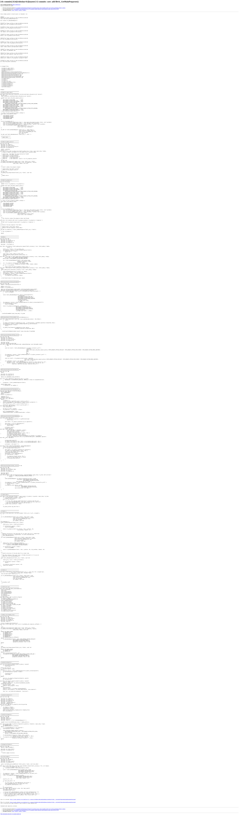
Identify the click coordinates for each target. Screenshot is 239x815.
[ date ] (13, 10)
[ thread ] (16, 10)
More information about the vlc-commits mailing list (10, 813)
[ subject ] (20, 10)
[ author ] (24, 10)
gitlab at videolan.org (16, 4)
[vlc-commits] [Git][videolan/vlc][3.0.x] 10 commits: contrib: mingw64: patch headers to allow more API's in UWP (36, 9)
